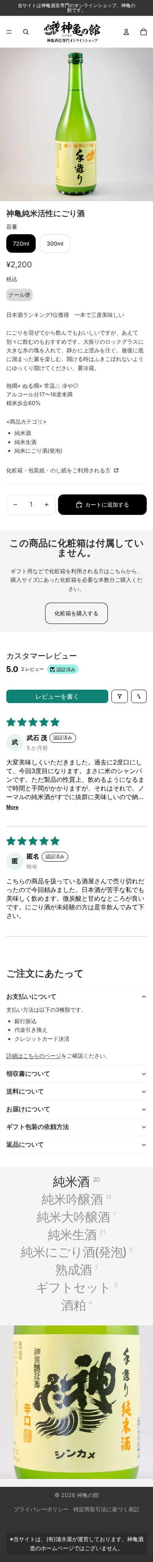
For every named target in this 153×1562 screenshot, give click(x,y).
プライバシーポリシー (41, 1509)
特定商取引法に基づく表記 (106, 1509)
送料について (25, 1091)
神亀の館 (88, 1495)
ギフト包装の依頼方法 (37, 1127)
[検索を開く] (26, 32)
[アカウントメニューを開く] (126, 32)
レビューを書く (57, 696)
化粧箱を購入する (76, 613)
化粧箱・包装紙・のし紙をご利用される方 (59, 470)
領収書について (28, 1073)
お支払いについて (31, 996)
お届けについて (28, 1109)
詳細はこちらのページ (33, 1055)
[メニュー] (9, 32)
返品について (25, 1144)
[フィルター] (119, 696)
